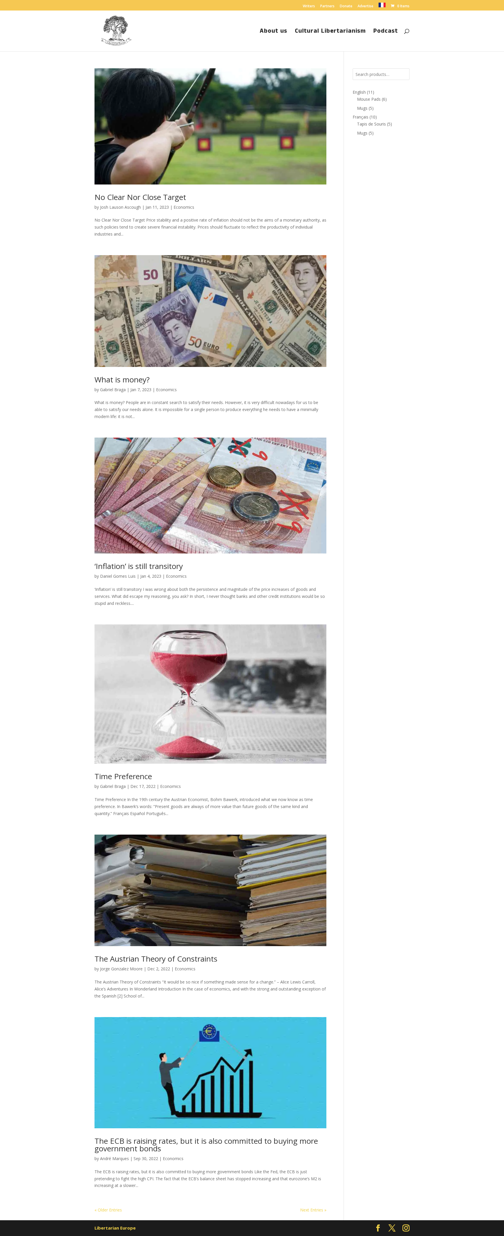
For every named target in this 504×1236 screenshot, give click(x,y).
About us (273, 32)
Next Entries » (313, 1210)
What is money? (122, 379)
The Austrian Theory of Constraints (155, 958)
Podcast (385, 32)
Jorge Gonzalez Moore (121, 969)
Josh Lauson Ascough (120, 207)
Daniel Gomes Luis (118, 576)
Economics (184, 207)
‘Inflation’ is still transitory (138, 566)
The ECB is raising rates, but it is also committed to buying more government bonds (206, 1145)
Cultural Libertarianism (330, 32)
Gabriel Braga (113, 389)
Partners (327, 6)
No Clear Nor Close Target (140, 197)
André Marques (114, 1158)
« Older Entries (108, 1210)
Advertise (365, 6)
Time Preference (123, 776)
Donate (346, 6)
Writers (309, 6)
